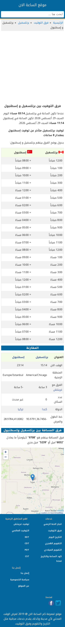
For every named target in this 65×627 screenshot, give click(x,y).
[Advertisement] (32, 67)
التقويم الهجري (53, 543)
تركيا (20, 409)
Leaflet (44, 512)
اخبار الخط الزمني (53, 524)
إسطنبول (18, 357)
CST (27, 556)
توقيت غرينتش (21, 524)
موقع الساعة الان (32, 4)
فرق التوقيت (41, 22)
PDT (27, 550)
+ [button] (5, 452)
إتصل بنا (25, 573)
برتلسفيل (23, 22)
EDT (27, 537)
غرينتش (57, 389)
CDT (27, 543)
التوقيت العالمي (20, 530)
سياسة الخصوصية (19, 579)
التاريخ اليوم (55, 537)
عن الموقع (23, 586)
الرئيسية (58, 22)
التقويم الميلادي (53, 550)
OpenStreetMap (56, 512)
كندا (44, 409)
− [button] (5, 457)
